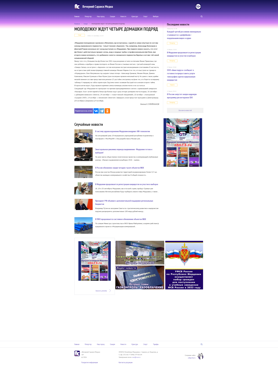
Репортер (88, 16)
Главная (76, 16)
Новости (123, 16)
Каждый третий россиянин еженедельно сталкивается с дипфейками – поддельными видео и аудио (184, 35)
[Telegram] (101, 110)
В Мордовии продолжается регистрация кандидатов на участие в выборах (126, 184)
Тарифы (155, 344)
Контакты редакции (125, 362)
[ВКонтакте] (96, 110)
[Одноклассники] (107, 110)
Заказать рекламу (101, 291)
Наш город (101, 16)
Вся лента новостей (185, 110)
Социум (112, 16)
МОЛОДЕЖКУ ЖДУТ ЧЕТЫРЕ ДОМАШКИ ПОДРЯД (108, 24)
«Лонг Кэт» (191, 358)
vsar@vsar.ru (136, 357)
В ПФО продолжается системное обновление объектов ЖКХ (120, 219)
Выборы (155, 16)
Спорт (145, 16)
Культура (135, 16)
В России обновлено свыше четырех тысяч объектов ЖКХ (119, 167)
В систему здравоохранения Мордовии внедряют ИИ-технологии (122, 131)
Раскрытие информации (89, 362)
